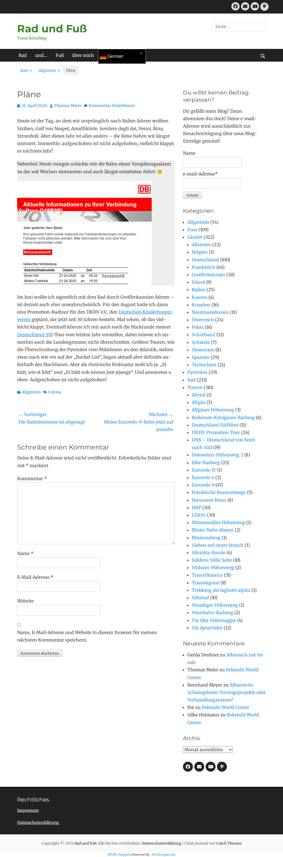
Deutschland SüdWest (215, 425)
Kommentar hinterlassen (112, 105)
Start (26, 70)
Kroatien (201, 304)
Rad (23, 55)
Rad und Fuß (52, 28)
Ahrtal (198, 395)
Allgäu (199, 402)
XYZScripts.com (163, 854)
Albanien (201, 244)
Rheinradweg (206, 537)
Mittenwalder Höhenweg (218, 522)
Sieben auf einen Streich (217, 545)
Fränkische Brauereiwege (219, 492)
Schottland (203, 334)
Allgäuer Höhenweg (213, 409)
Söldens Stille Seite (212, 560)
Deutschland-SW (35, 334)
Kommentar (32, 478)
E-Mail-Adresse (35, 577)
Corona (54, 392)
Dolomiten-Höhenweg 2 (217, 455)
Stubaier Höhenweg (213, 567)
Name (25, 553)
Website (25, 601)
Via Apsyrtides (207, 627)
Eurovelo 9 (203, 485)
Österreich (203, 319)
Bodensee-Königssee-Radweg (223, 417)
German (114, 56)
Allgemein (49, 70)
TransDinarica (207, 575)
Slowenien (203, 350)
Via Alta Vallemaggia (214, 620)
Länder (195, 237)
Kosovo (199, 297)
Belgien (200, 252)
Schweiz (201, 342)
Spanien (200, 357)
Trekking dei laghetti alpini (221, 590)
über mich (83, 55)
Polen (198, 327)
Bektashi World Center (225, 707)
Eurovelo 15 (204, 470)
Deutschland (205, 259)
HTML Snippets (119, 854)
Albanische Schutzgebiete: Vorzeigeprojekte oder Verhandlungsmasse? (226, 692)
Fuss (192, 229)
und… (41, 55)
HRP (196, 507)
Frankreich (203, 267)
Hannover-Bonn (209, 500)
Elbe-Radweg (206, 462)
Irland (198, 282)
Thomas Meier (67, 105)
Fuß (60, 55)
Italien (198, 289)
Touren (195, 387)
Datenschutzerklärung (38, 822)
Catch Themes (229, 843)
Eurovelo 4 (203, 477)
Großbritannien (208, 274)
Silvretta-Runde (209, 552)
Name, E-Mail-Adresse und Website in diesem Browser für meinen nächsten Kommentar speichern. (87, 636)
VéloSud (200, 597)
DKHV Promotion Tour (216, 432)
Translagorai (205, 582)
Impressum (28, 810)
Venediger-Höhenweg (215, 605)
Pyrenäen (197, 372)
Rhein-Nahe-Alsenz (213, 530)
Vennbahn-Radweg (212, 612)
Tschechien (204, 364)
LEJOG (199, 515)
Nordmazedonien (210, 312)
